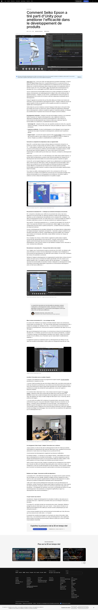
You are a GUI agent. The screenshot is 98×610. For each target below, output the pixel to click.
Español (37, 572)
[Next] (84, 563)
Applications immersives (39, 31)
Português (31, 572)
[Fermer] (93, 607)
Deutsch (20, 572)
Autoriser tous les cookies (83, 607)
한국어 (45, 572)
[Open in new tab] (22, 581)
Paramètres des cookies (65, 607)
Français (27, 572)
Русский (41, 572)
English (17, 572)
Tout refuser (74, 607)
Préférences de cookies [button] (66, 603)
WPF (59, 224)
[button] (79, 1)
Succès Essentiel (65, 379)
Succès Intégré (57, 134)
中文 (35, 572)
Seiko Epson (30, 81)
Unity (47, 87)
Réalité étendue (46, 31)
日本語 (24, 572)
